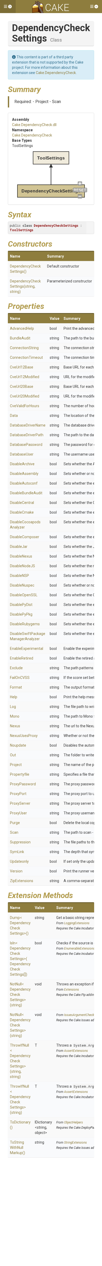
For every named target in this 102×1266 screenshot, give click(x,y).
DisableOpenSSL (23, 595)
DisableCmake (22, 512)
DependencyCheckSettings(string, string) (25, 286)
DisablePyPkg (21, 614)
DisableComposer (24, 537)
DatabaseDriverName (28, 425)
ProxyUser (18, 813)
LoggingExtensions (76, 923)
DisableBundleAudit (26, 493)
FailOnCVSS (20, 677)
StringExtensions (75, 1142)
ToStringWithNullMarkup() (17, 1147)
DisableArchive (22, 464)
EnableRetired (21, 658)
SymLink (17, 852)
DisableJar (18, 546)
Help (13, 697)
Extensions (71, 989)
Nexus (15, 726)
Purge (15, 823)
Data (14, 415)
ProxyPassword (23, 784)
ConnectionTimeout (26, 357)
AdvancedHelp (22, 328)
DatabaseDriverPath (26, 435)
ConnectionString (24, 348)
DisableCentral (22, 503)
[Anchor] (45, 89)
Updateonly (19, 861)
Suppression (20, 842)
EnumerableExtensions (79, 948)
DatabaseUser (21, 454)
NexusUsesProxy (24, 736)
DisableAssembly (24, 474)
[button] (8, 6)
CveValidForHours (24, 406)
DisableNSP (19, 576)
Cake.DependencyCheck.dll (34, 125)
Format (16, 687)
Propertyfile (19, 774)
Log (13, 707)
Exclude (16, 668)
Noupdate (18, 745)
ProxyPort (18, 794)
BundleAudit (20, 338)
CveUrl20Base (21, 386)
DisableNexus (21, 556)
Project (16, 765)
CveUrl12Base (21, 367)
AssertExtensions (76, 1051)
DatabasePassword (26, 444)
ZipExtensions (21, 881)
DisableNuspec (22, 585)
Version (16, 871)
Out (13, 755)
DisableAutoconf (24, 483)
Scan (14, 832)
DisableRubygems (25, 624)
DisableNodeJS (22, 566)
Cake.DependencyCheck (56, 73)
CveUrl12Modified (24, 377)
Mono (14, 716)
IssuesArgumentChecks (80, 1015)
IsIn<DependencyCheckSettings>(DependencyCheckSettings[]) (20, 959)
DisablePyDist (21, 605)
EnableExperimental (26, 648)
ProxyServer (20, 803)
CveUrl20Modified (24, 396)
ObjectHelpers (73, 1122)
